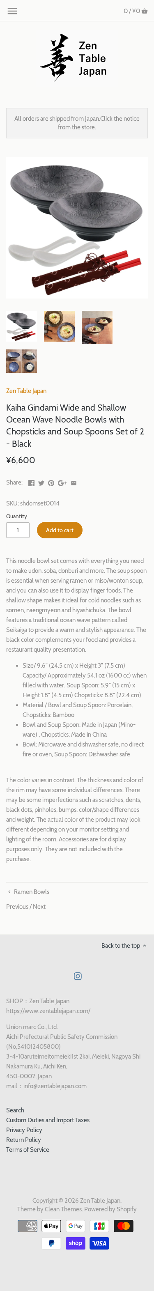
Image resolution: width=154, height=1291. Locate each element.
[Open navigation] (12, 11)
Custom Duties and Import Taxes (48, 1120)
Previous (17, 906)
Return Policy (23, 1140)
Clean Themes (63, 1209)
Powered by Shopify (110, 1209)
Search (15, 1110)
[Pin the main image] (51, 481)
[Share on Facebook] (31, 481)
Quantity (16, 516)
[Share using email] (74, 481)
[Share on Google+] (62, 481)
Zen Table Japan (26, 391)
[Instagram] (78, 976)
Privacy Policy (24, 1130)
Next (39, 906)
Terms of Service (27, 1149)
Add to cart (60, 530)
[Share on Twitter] (41, 481)
